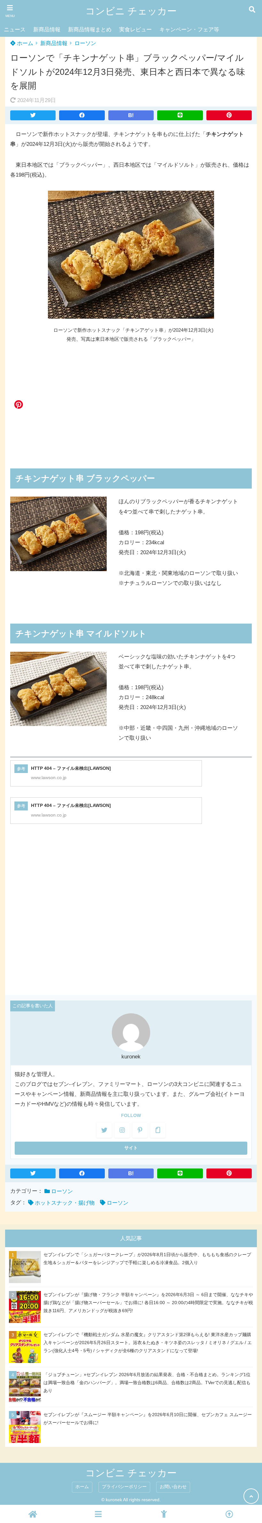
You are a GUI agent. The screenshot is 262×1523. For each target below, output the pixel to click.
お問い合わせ (173, 1486)
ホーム (24, 43)
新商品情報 (46, 30)
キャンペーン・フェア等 (189, 30)
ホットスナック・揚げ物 (65, 1203)
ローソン (85, 43)
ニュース (15, 30)
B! (131, 115)
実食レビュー (135, 30)
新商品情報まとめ (90, 30)
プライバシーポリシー (124, 1486)
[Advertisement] (131, 399)
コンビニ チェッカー (131, 11)
